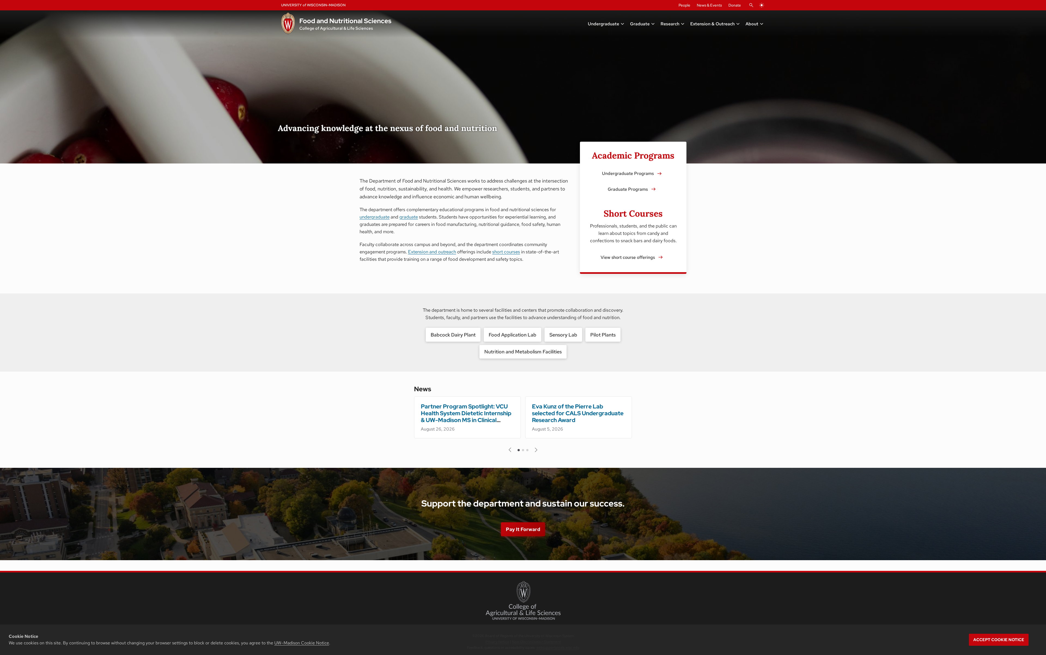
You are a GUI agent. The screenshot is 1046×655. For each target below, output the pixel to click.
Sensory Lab (563, 335)
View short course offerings (628, 257)
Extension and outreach (432, 252)
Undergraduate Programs (628, 173)
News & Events (709, 5)
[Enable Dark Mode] (761, 5)
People (684, 5)
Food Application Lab (512, 335)
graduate (408, 217)
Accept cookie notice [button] (998, 639)
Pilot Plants (603, 335)
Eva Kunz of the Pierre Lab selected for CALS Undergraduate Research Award (578, 413)
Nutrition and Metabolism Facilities (523, 351)
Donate (734, 5)
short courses (506, 252)
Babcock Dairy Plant (453, 335)
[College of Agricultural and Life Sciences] (523, 600)
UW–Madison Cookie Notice (301, 643)
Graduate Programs (628, 189)
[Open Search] (751, 5)
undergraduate (375, 217)
